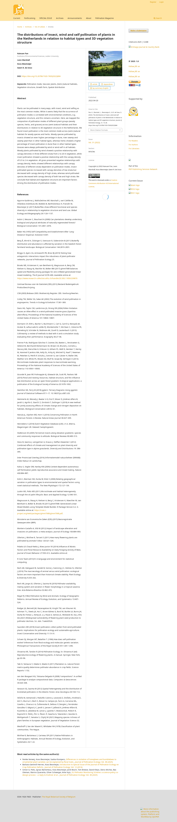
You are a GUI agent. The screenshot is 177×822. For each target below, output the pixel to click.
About (88, 18)
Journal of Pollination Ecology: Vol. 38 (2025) (94, 762)
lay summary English (100, 88)
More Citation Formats (99, 130)
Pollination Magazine (104, 18)
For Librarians (134, 148)
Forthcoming (29, 18)
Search (158, 18)
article (94, 84)
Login (161, 2)
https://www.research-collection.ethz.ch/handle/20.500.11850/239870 (47, 278)
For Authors (133, 144)
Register (153, 2)
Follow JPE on (134, 66)
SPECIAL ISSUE (45, 18)
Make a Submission (138, 30)
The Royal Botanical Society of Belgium (58, 797)
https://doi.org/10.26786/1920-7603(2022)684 (41, 76)
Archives (59, 18)
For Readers (133, 141)
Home (19, 27)
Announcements (75, 18)
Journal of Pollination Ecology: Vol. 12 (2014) (63, 767)
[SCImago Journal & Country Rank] (144, 47)
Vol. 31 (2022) (40, 27)
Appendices (108, 84)
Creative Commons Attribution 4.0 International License (103, 183)
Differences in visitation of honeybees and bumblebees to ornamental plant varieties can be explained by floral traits (69, 760)
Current (16, 18)
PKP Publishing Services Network (143, 169)
